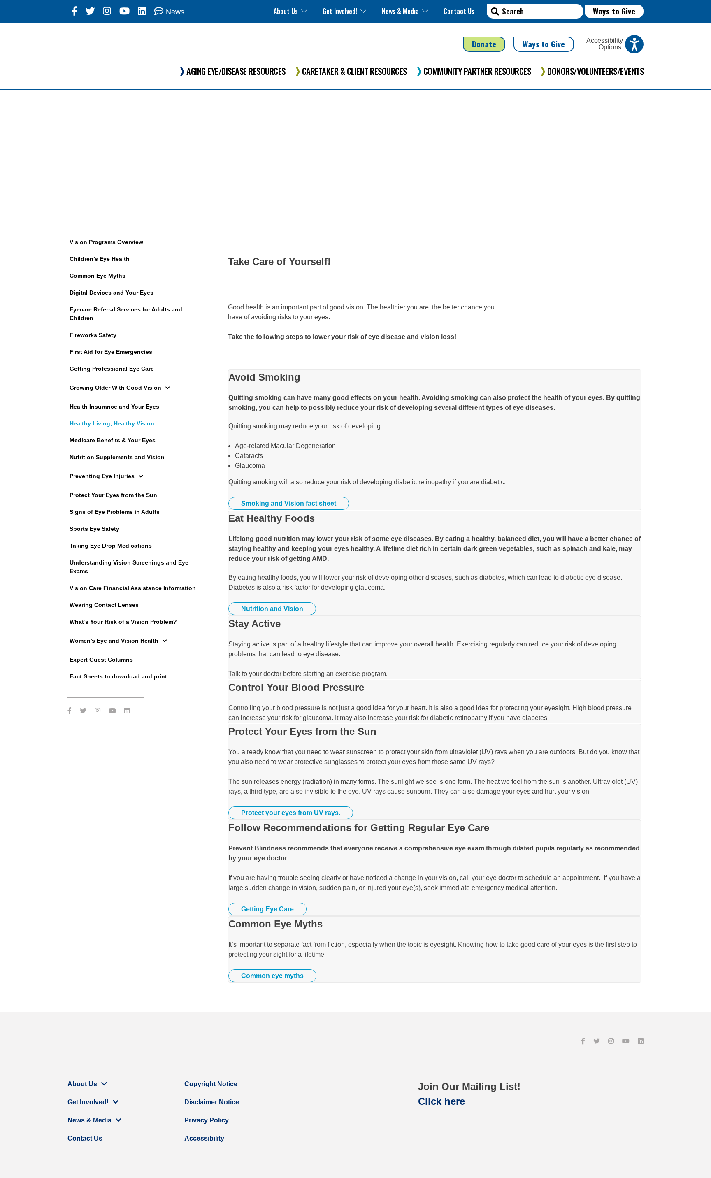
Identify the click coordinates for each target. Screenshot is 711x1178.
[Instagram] (107, 11)
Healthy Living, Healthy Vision (112, 423)
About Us (286, 11)
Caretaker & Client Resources (354, 71)
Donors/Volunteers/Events (595, 71)
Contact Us (459, 11)
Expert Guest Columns (101, 659)
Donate (484, 44)
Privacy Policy (206, 1120)
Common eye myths (272, 975)
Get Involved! (340, 11)
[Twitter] (90, 11)
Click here (441, 1101)
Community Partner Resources (477, 71)
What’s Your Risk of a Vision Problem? (123, 621)
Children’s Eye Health (100, 259)
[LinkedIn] (142, 11)
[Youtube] (124, 11)
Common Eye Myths (97, 275)
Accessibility (204, 1138)
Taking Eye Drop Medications (111, 545)
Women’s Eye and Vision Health (114, 640)
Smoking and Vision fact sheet (288, 503)
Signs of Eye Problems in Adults (115, 512)
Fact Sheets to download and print (118, 676)
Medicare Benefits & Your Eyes (113, 440)
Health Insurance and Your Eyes (114, 406)
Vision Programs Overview (106, 242)
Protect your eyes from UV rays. (290, 812)
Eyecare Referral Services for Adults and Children (126, 313)
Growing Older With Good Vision (115, 387)
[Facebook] (74, 11)
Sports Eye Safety (94, 528)
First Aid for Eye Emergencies (111, 352)
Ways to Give (614, 11)
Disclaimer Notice (211, 1102)
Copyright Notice (210, 1083)
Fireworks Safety (93, 335)
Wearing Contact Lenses (104, 605)
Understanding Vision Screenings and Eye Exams (129, 566)
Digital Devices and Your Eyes (111, 292)
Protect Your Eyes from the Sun (113, 495)
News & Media (400, 11)
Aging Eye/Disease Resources (236, 71)
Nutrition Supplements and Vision (117, 457)
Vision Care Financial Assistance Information (133, 588)
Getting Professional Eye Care (112, 368)
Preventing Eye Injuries (102, 476)
